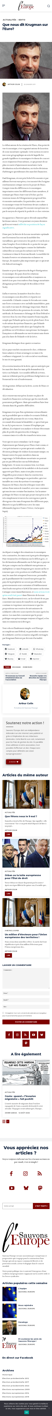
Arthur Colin (14, 84)
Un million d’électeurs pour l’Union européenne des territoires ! (26, 936)
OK (27, 1412)
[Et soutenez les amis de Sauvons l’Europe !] (9, 1344)
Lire (8, 834)
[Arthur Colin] (4, 84)
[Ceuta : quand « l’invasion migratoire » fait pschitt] (26, 1073)
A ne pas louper (12, 930)
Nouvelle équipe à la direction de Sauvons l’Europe (38, 678)
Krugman (16, 667)
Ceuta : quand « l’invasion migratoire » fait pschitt (20, 1097)
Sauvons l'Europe (26, 1325)
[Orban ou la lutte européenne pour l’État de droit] (26, 853)
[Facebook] (9, 1034)
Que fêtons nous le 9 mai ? (21, 816)
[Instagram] (17, 1034)
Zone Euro (27, 667)
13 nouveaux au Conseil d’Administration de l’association (15, 678)
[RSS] (25, 1034)
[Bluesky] (41, 1034)
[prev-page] (3, 1121)
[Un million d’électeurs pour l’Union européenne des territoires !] (26, 912)
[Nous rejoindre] (9, 1311)
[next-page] (7, 1121)
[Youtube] (33, 1034)
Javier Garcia (11, 1113)
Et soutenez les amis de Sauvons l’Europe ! (30, 1340)
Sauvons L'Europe (26, 1292)
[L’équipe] (9, 1294)
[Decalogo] (9, 1327)
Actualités (9, 20)
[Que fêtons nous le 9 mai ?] (26, 794)
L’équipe (22, 1288)
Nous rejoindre (25, 1305)
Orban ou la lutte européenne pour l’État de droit (23, 876)
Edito (22, 20)
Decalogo (23, 1322)
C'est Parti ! (41, 1206)
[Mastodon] (26, 1043)
